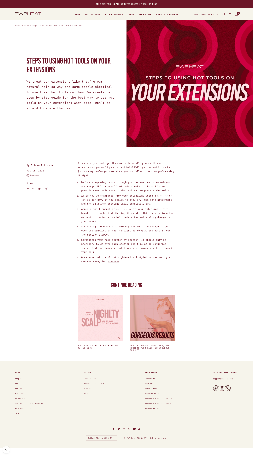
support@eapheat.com (223, 378)
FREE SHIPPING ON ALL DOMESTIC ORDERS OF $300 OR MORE (126, 4)
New (16, 383)
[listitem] (28, 189)
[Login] (230, 14)
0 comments (34, 175)
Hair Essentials (23, 408)
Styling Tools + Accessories (29, 403)
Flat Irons (20, 393)
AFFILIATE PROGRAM (167, 14)
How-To (25, 25)
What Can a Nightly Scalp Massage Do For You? (99, 346)
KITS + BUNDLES (114, 14)
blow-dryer (162, 195)
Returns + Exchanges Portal (158, 403)
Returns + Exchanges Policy (158, 398)
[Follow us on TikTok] (139, 429)
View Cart (89, 388)
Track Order (90, 378)
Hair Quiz (149, 383)
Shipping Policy (152, 393)
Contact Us (150, 378)
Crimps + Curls (22, 398)
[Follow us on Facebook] (113, 429)
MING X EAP (145, 14)
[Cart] (236, 14)
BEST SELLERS (92, 14)
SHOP (77, 14)
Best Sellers (21, 388)
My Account (89, 393)
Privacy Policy (152, 408)
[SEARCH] (224, 14)
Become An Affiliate (94, 383)
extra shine (113, 261)
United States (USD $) (204, 14)
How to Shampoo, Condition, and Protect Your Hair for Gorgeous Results (150, 348)
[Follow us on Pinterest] (129, 429)
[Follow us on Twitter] (118, 429)
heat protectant (124, 209)
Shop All (19, 378)
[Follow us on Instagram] (123, 429)
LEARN (131, 14)
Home (17, 25)
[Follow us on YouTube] (134, 429)
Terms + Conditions (154, 388)
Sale (17, 413)
